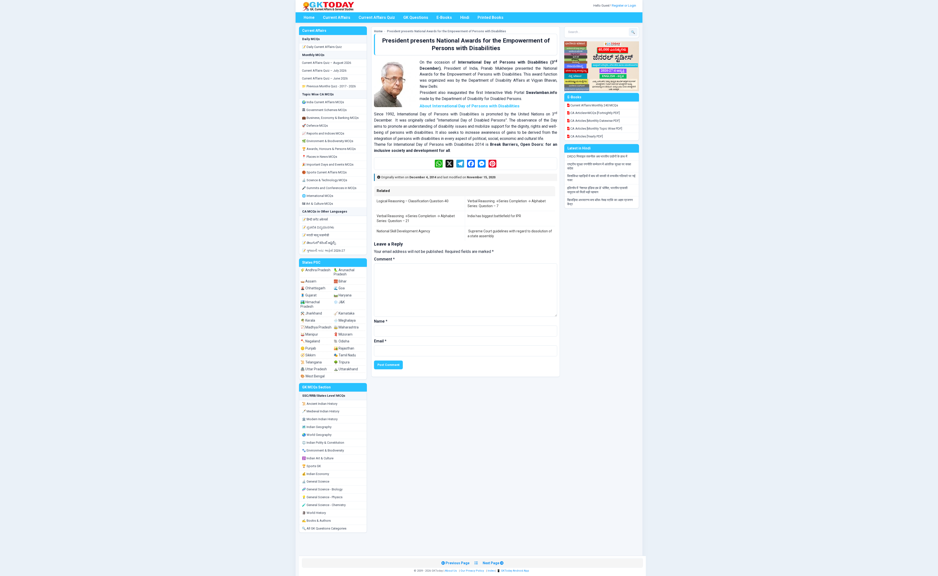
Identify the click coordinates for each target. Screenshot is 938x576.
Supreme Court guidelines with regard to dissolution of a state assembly (510, 233)
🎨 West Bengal (312, 376)
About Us (451, 570)
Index (491, 570)
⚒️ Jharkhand (311, 313)
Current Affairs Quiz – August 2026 (326, 63)
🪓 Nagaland (310, 341)
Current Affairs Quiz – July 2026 (324, 70)
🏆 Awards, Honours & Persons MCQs (329, 149)
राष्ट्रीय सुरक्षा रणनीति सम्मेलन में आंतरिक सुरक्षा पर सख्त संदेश (599, 166)
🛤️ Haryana (343, 295)
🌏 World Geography (316, 435)
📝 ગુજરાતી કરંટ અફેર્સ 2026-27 (323, 250)
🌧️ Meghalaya (345, 320)
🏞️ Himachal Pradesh (310, 304)
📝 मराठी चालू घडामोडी (315, 235)
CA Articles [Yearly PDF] (586, 136)
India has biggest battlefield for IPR (494, 216)
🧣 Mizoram (343, 334)
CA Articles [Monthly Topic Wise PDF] (596, 128)
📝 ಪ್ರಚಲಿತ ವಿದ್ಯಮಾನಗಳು (318, 227)
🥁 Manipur (309, 334)
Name (380, 321)
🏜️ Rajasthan (344, 348)
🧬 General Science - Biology (322, 489)
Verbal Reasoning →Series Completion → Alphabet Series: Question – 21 (416, 218)
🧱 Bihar (340, 281)
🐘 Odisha (341, 341)
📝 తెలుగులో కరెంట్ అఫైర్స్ (319, 243)
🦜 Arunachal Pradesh (344, 272)
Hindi (464, 17)
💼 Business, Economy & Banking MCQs (330, 118)
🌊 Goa (339, 288)
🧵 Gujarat (308, 295)
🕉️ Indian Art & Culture (317, 458)
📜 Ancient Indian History (319, 404)
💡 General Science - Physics (322, 497)
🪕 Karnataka (344, 313)
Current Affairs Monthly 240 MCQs (594, 105)
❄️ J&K (339, 302)
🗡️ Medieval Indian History (320, 411)
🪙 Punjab (308, 348)
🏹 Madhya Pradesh (315, 327)
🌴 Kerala (307, 320)
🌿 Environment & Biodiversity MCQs (327, 141)
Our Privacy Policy (472, 570)
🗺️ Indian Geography (316, 427)
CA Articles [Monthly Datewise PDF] (595, 121)
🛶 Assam (308, 281)
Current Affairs (336, 17)
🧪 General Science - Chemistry (324, 505)
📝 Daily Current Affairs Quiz (322, 47)
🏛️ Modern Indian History (320, 419)
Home (309, 17)
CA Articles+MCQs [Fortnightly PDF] (595, 113)
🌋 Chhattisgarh (312, 288)
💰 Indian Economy (315, 474)
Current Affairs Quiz (377, 17)
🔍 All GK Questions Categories (324, 528)
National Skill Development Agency (403, 231)
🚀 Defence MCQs (315, 125)
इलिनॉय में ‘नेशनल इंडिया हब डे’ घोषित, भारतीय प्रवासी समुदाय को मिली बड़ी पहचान (597, 190)
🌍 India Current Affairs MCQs (323, 102)
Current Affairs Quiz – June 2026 (325, 78)
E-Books (444, 17)
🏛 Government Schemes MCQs (324, 110)
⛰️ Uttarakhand (346, 369)
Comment (384, 259)
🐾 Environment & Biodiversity (323, 450)
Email (380, 341)
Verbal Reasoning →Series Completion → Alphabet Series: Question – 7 (507, 203)
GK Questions (415, 17)
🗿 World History (314, 513)
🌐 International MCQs (317, 196)
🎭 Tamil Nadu (345, 355)
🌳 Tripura (342, 362)
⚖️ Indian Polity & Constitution (323, 442)
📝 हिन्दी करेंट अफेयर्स (315, 219)
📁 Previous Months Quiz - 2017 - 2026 (329, 86)
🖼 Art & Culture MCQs (317, 203)
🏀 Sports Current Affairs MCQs (324, 172)
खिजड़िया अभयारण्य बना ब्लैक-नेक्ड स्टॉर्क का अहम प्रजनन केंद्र (600, 202)
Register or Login (624, 5)
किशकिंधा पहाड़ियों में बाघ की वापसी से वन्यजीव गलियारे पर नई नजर (601, 178)
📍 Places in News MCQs (319, 156)
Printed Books (490, 17)
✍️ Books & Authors (316, 520)
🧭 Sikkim (308, 355)
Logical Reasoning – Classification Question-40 (412, 201)
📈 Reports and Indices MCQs (323, 133)
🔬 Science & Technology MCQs (324, 180)
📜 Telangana (311, 362)
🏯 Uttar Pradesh (313, 369)
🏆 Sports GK (311, 466)
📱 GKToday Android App (513, 570)
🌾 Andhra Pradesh (315, 270)
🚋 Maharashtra (346, 327)
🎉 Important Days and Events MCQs (327, 164)
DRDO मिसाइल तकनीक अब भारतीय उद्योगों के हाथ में (597, 156)
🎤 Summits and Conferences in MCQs (329, 188)
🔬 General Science (315, 481)
